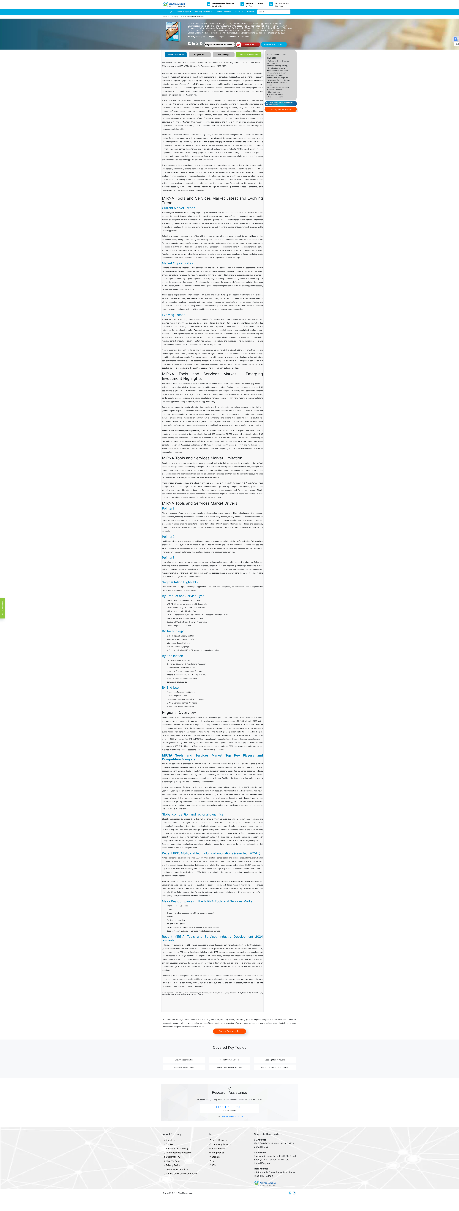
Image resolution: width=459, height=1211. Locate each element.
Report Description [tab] (176, 54)
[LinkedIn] (193, 43)
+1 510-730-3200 (230, 1107)
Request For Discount (274, 44)
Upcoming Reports (221, 1144)
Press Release (218, 1148)
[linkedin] (294, 1193)
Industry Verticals (202, 12)
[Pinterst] (201, 43)
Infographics (217, 1152)
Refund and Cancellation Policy (181, 1173)
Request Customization (229, 1031)
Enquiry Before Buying (281, 109)
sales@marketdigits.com (232, 1116)
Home (165, 16)
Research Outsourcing (177, 1148)
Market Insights (183, 12)
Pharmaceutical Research (179, 1152)
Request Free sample (248, 54)
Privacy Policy (173, 1165)
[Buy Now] (247, 45)
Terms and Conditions (177, 1169)
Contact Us (172, 1144)
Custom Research (223, 12)
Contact (250, 12)
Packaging (174, 16)
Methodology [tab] (224, 54)
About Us (239, 12)
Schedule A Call (2, 608)
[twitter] (290, 1193)
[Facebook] (189, 43)
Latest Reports (219, 1140)
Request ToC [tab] (199, 54)
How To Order (173, 1161)
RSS (213, 1165)
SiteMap (215, 1157)
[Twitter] (197, 43)
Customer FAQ (173, 1157)
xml (213, 1161)
